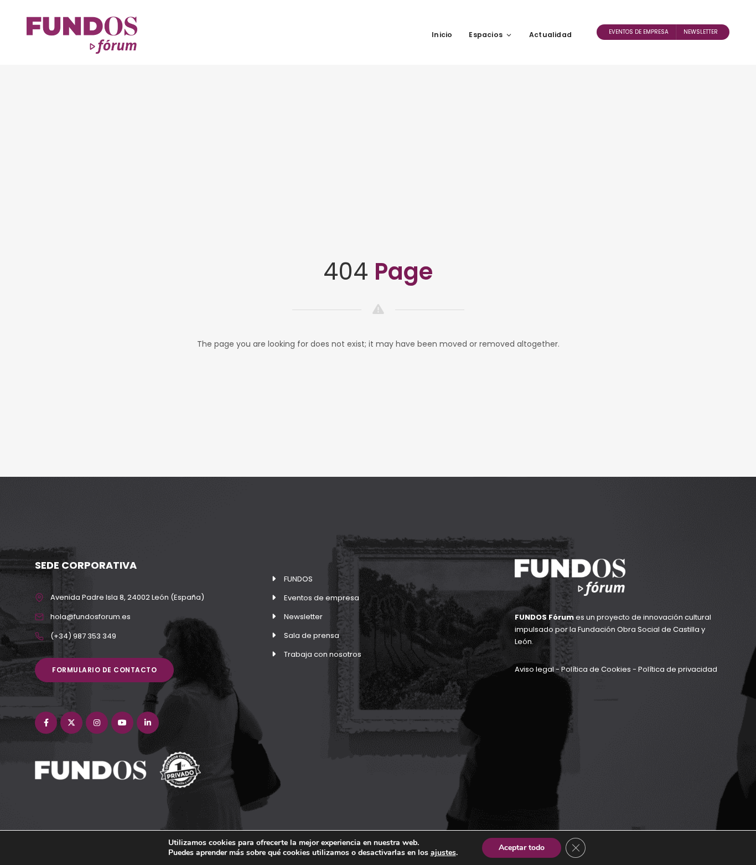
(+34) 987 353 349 (83, 636)
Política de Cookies (596, 669)
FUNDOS (298, 579)
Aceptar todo (522, 847)
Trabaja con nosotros (322, 654)
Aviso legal (535, 669)
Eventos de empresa (639, 31)
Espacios (486, 34)
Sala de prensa (311, 635)
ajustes (443, 853)
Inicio (442, 34)
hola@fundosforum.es (90, 616)
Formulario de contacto (104, 670)
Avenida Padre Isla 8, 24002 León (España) (127, 597)
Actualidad (550, 34)
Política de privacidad (677, 669)
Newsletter (700, 31)
